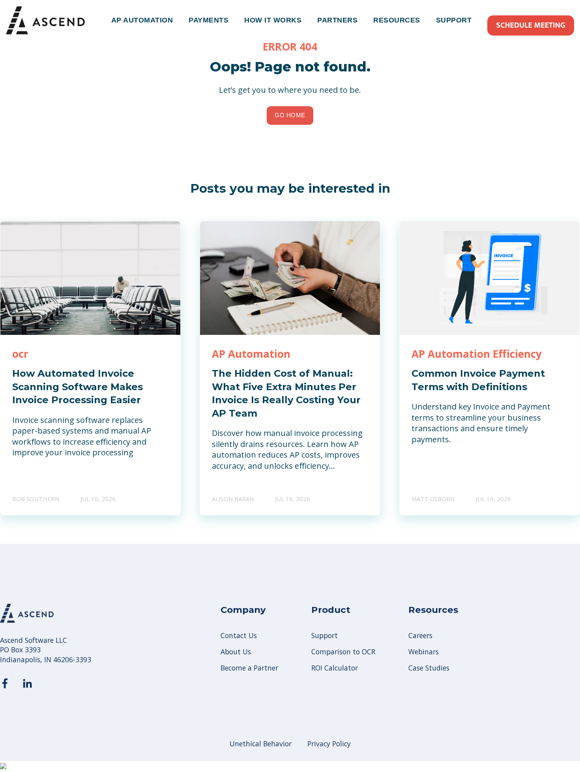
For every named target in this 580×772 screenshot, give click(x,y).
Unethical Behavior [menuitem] (261, 743)
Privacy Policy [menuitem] (329, 743)
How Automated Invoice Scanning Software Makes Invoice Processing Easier (77, 387)
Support (324, 635)
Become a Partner (249, 668)
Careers (420, 635)
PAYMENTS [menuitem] (208, 20)
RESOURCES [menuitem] (396, 20)
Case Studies (428, 668)
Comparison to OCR (343, 651)
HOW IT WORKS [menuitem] (272, 20)
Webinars (423, 651)
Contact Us (239, 635)
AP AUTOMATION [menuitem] (142, 20)
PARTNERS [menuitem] (337, 20)
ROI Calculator (334, 668)
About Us (236, 651)
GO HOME (290, 115)
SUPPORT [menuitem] (454, 20)
